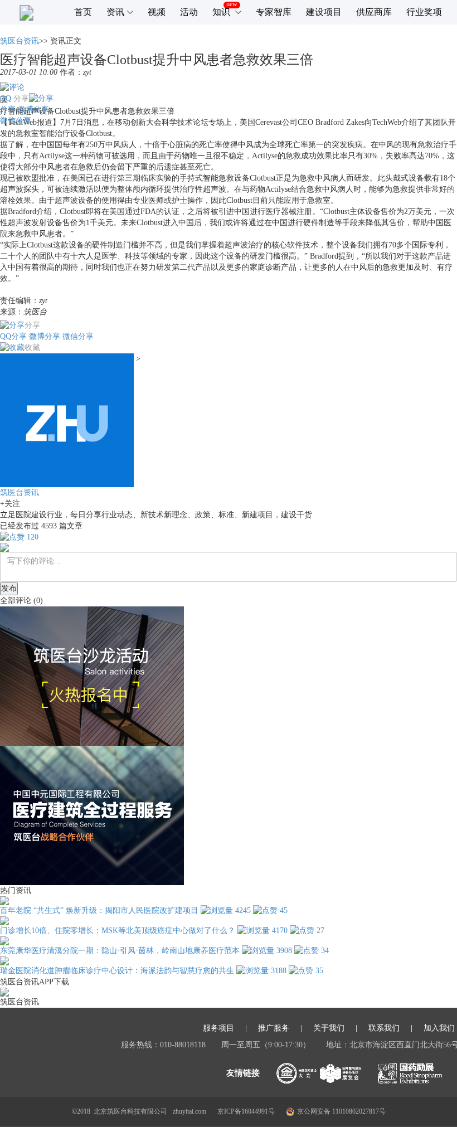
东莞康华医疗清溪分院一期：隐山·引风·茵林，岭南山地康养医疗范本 (120, 950)
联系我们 (384, 1028)
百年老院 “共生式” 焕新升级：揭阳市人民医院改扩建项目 (99, 910)
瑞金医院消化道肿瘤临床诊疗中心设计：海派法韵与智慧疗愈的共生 (117, 970)
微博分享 (33, 109)
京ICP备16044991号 (246, 1111)
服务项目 (218, 1028)
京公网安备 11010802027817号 (341, 1111)
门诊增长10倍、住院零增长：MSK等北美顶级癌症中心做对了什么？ (117, 930)
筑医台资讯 (19, 41)
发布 (9, 588)
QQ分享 (13, 336)
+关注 (10, 503)
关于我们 (328, 1028)
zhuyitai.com (189, 1111)
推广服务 (273, 1028)
